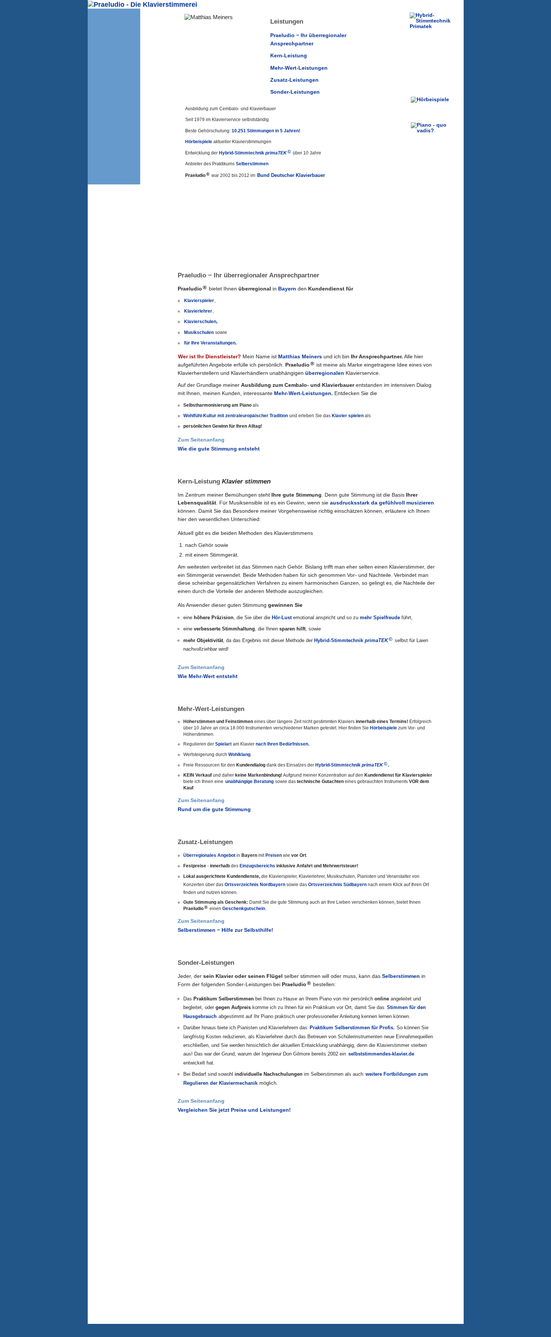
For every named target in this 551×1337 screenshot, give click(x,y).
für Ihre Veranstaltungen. (210, 343)
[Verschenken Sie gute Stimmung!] (114, 885)
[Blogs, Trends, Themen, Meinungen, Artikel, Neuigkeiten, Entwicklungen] (432, 131)
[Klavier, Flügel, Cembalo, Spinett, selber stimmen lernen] (114, 1006)
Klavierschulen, (200, 321)
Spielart (223, 744)
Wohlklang (239, 754)
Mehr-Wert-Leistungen (299, 68)
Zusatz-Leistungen (294, 80)
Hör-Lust (282, 617)
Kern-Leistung (288, 55)
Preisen (273, 855)
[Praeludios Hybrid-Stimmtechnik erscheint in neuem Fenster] (432, 51)
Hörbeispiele (198, 141)
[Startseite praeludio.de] (142, 4)
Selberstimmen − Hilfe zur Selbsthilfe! (225, 930)
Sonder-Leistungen (295, 92)
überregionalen (324, 373)
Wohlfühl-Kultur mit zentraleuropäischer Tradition (235, 415)
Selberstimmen (252, 163)
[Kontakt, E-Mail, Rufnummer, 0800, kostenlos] (124, 59)
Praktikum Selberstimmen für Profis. (352, 1027)
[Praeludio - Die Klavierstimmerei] (114, 130)
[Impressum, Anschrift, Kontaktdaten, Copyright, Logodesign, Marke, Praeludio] (124, 70)
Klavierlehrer (198, 311)
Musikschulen (199, 332)
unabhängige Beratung (249, 781)
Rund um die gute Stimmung (214, 809)
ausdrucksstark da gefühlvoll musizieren (382, 503)
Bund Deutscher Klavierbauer (291, 175)
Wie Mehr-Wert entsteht (208, 676)
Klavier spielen (348, 415)
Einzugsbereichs (257, 865)
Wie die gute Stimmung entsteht (219, 449)
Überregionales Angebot (209, 855)
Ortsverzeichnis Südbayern (337, 884)
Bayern (287, 289)
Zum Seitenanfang (201, 440)
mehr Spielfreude (380, 617)
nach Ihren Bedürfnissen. (282, 744)
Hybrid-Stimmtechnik (255, 153)
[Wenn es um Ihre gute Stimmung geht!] (114, 524)
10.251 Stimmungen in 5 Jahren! (266, 130)
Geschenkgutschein (243, 908)
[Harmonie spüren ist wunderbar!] (114, 752)
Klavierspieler (199, 300)
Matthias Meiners (300, 356)
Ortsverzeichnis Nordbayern (255, 884)
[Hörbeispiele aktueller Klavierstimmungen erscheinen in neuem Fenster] (432, 106)
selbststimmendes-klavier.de (381, 1054)
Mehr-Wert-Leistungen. (303, 393)
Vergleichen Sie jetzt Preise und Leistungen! (234, 1110)
